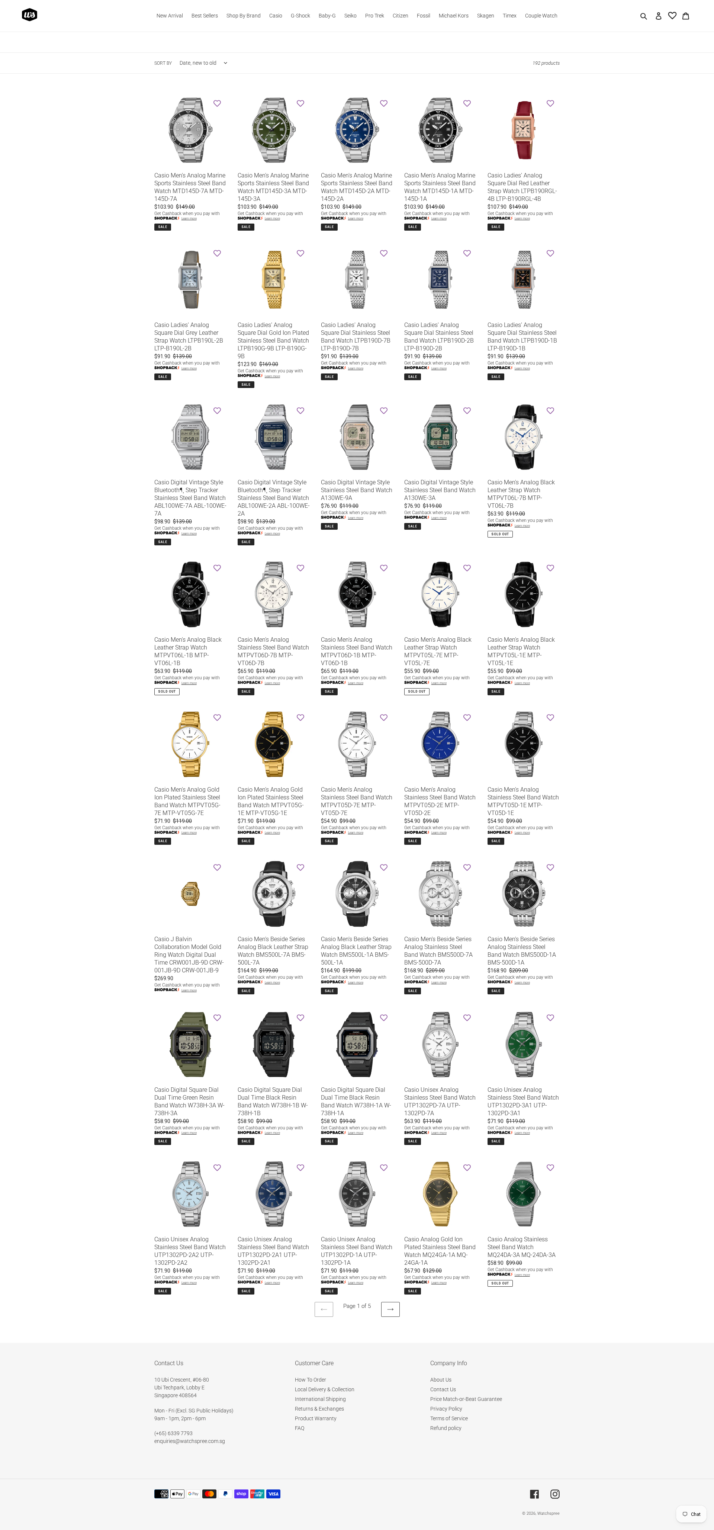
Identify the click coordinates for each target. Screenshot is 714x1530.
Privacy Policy (446, 1409)
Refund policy (445, 1428)
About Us (440, 1380)
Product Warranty (316, 1418)
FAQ (299, 1428)
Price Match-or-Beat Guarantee (466, 1399)
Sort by (163, 63)
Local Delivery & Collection (324, 1389)
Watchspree (548, 1513)
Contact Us (443, 1389)
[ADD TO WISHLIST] (217, 103)
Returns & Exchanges (319, 1409)
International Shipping (320, 1399)
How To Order (310, 1380)
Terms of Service (449, 1418)
